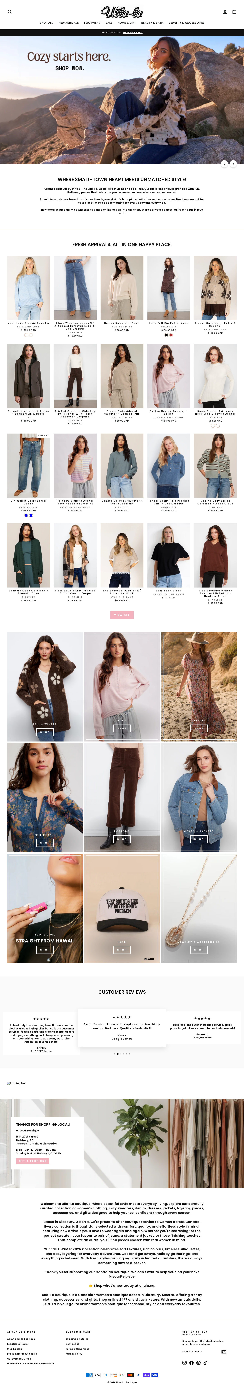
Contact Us (72, 1344)
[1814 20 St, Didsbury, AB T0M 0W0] (122, 1143)
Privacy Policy (74, 1353)
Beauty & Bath (152, 23)
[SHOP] (199, 686)
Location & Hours (17, 1344)
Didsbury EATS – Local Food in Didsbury (30, 1363)
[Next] (233, 163)
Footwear (92, 23)
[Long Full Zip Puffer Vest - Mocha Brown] (171, 335)
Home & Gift (127, 23)
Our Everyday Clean (19, 1358)
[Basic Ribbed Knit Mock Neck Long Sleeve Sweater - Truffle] (218, 425)
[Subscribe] (223, 1352)
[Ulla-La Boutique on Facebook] (191, 1363)
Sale (109, 23)
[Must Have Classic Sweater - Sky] (26, 335)
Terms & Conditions (77, 1349)
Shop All (46, 23)
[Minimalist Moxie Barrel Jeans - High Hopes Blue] (26, 515)
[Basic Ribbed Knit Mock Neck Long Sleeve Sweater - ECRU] (213, 425)
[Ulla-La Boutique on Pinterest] (198, 1363)
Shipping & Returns (77, 1339)
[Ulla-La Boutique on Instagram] (184, 1363)
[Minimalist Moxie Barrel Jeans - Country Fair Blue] (31, 515)
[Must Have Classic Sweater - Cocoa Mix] (31, 335)
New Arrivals (68, 23)
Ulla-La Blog (14, 1349)
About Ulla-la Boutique (21, 1339)
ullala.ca (146, 1285)
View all (122, 615)
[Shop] (45, 686)
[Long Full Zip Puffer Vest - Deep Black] (166, 335)
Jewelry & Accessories (187, 23)
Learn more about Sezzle (22, 1353)
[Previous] (224, 163)
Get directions (33, 1161)
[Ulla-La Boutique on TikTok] (205, 1363)
